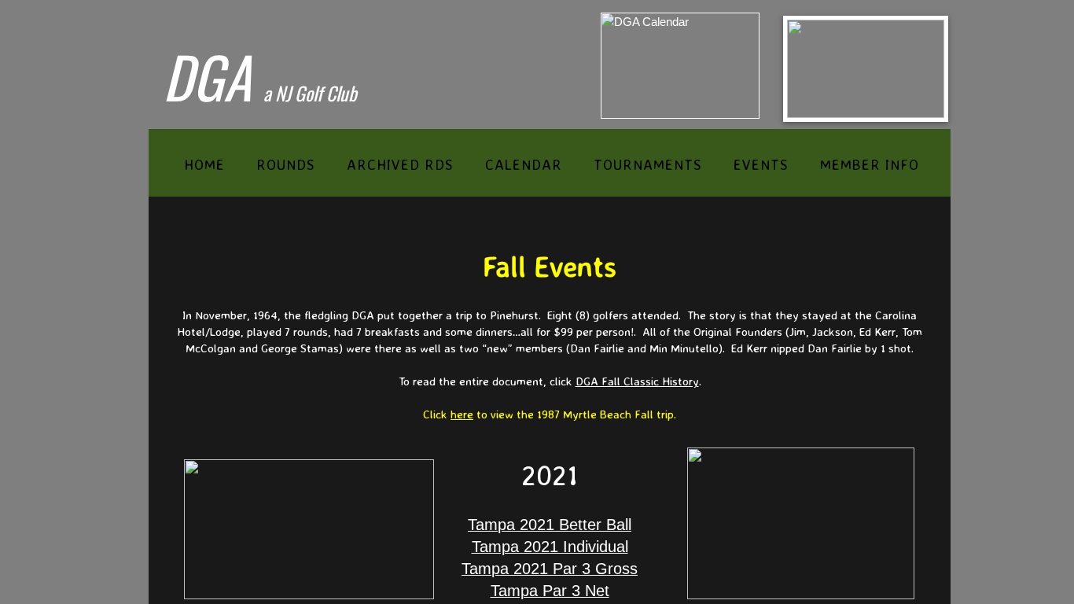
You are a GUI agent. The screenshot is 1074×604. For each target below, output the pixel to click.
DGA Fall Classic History (637, 381)
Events (761, 164)
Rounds (285, 164)
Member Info (869, 164)
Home (204, 164)
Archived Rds (400, 164)
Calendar (523, 164)
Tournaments (648, 164)
